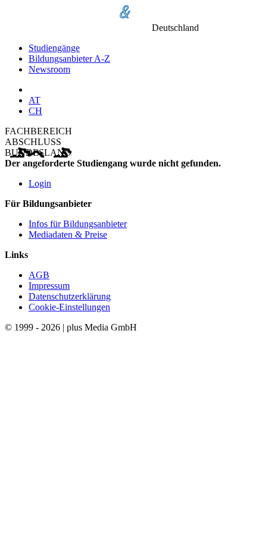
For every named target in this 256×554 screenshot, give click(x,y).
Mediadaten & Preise (68, 234)
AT (34, 100)
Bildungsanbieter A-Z (69, 58)
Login (40, 183)
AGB (39, 275)
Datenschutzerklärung (70, 296)
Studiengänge (54, 48)
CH (35, 111)
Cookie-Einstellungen (69, 307)
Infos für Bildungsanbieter (78, 224)
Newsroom (49, 69)
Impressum (49, 286)
